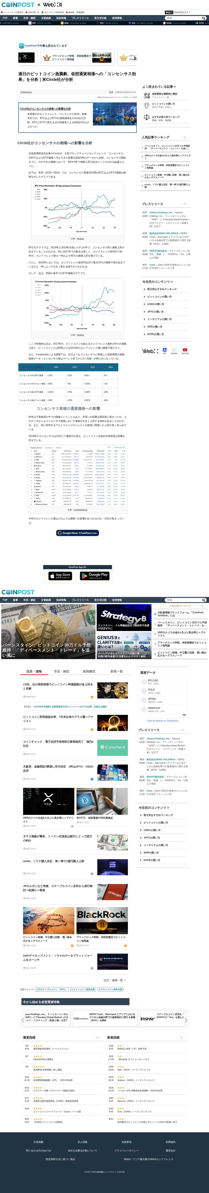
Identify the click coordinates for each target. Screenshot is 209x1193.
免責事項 (126, 1142)
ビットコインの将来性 (13, 12)
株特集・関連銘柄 (76, 12)
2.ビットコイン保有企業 (83, 989)
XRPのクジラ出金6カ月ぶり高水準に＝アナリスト (48, 820)
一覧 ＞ (203, 606)
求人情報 (82, 1142)
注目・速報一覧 (113, 980)
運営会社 (170, 1150)
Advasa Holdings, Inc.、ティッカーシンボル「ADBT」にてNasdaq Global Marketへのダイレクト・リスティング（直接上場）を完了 (169, 219)
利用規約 (170, 1142)
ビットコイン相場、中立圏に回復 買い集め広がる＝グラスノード (47, 939)
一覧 (183, 137)
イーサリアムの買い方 (159, 319)
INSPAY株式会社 (158, 250)
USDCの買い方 (155, 304)
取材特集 (61, 18)
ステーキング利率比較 (54, 12)
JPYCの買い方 (155, 311)
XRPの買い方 (154, 326)
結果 (117, 162)
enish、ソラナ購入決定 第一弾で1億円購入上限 (53, 861)
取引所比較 (100, 18)
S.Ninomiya (26, 92)
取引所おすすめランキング (162, 289)
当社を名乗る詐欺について (82, 1150)
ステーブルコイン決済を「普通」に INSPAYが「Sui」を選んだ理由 (170, 254)
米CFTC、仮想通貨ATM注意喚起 (95, 818)
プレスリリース (80, 18)
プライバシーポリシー (126, 1150)
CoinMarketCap (80, 510)
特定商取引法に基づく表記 (60, 1159)
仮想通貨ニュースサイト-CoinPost (110, 1172)
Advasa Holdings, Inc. (161, 212)
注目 (111, 92)
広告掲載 (38, 1142)
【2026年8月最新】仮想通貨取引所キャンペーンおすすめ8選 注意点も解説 (70, 706)
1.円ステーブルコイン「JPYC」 (51, 989)
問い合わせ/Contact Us (38, 1150)
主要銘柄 (46, 18)
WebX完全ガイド (182, 12)
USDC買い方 (33, 12)
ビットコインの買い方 (163, 103)
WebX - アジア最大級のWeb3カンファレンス (148, 1159)
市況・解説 (29, 18)
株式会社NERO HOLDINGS (163, 233)
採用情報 (117, 18)
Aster (152, 264)
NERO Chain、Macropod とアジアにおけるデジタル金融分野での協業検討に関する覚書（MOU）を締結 (112, 1017)
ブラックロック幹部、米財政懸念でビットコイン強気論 (101, 939)
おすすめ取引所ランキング (166, 117)
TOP (4, 18)
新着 (15, 18)
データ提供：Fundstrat (32, 367)
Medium (80, 239)
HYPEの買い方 (155, 334)
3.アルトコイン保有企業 (110, 989)
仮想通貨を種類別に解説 (164, 93)
